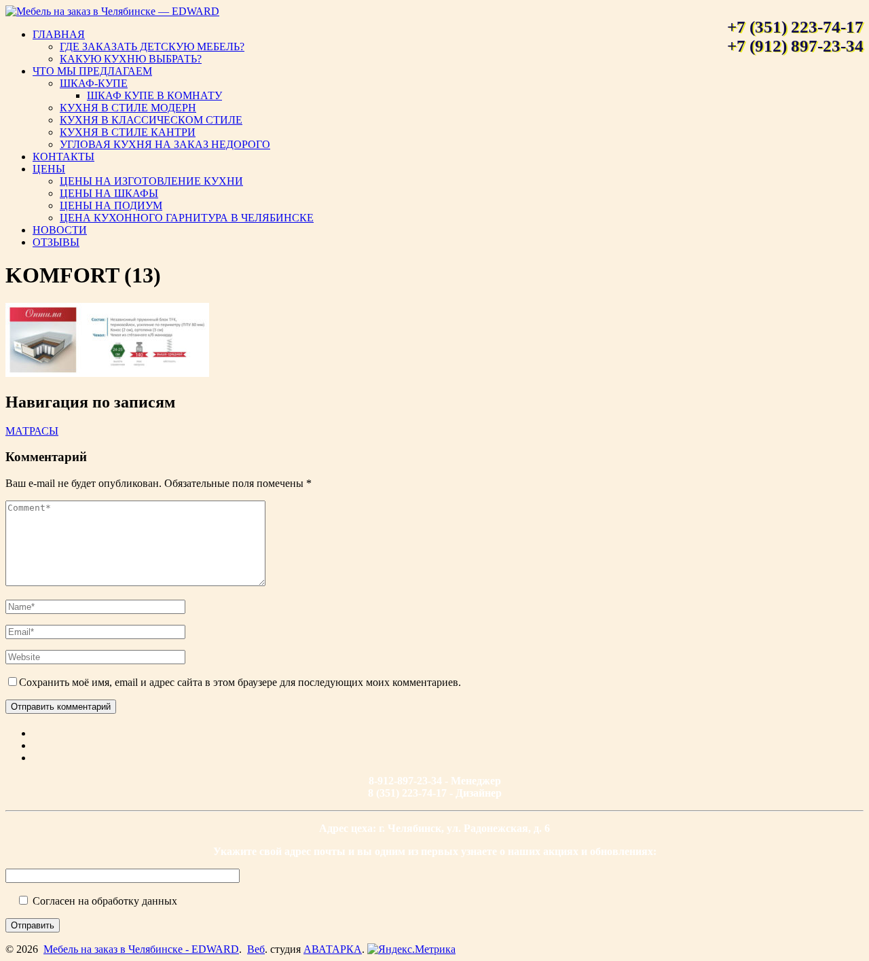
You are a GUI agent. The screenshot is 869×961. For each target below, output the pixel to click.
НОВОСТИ (60, 230)
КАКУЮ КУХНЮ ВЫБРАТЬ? (131, 59)
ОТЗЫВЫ (56, 242)
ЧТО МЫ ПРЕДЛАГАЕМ (92, 71)
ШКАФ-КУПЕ (94, 83)
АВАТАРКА (332, 949)
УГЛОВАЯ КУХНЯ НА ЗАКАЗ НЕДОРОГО (165, 144)
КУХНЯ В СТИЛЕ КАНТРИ (128, 132)
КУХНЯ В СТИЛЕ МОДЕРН (128, 107)
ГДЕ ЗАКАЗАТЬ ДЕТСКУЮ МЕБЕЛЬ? (152, 46)
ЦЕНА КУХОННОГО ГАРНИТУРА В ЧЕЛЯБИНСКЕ (187, 217)
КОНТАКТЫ (63, 156)
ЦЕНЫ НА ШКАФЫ (109, 193)
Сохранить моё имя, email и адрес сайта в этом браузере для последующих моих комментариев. (240, 682)
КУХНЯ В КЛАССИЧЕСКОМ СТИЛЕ (151, 120)
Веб (256, 949)
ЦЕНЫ (49, 169)
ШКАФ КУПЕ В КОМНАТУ (154, 95)
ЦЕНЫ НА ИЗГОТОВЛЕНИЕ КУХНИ (151, 181)
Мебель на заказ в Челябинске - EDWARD (141, 949)
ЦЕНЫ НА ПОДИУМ (111, 205)
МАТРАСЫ (31, 431)
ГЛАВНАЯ (59, 34)
